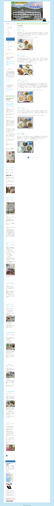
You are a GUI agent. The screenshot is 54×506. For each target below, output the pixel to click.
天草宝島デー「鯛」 (20, 29)
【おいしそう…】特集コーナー (10, 168)
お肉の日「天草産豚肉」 (21, 133)
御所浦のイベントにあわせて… (10, 243)
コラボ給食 (8, 422)
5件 (22, 27)
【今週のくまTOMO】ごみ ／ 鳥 (10, 198)
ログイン (49, 0)
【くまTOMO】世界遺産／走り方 (10, 333)
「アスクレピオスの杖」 (10, 282)
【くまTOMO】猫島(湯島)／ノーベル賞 (10, 392)
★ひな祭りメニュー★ (20, 107)
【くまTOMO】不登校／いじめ (10, 304)
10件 (11, 101)
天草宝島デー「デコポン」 (21, 55)
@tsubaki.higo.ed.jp (9, 473)
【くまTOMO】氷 (9, 364)
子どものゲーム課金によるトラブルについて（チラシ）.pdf (10, 90)
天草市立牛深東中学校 (8, 0)
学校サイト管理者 (26, 56)
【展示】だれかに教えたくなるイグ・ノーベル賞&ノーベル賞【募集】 (10, 104)
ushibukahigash (8, 472)
